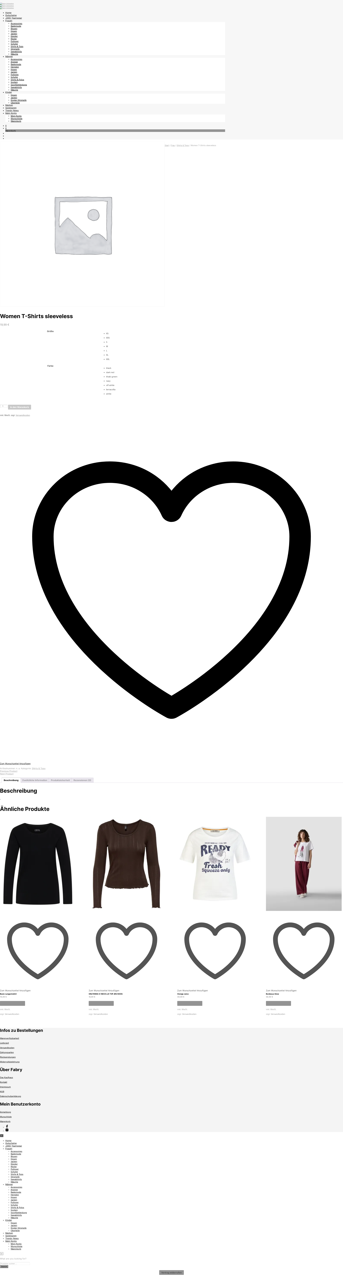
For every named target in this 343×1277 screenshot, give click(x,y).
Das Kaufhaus (6, 1077)
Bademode (16, 26)
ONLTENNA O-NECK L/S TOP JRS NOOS (106, 994)
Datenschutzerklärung (10, 1096)
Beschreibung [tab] (11, 780)
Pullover (15, 41)
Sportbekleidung (19, 84)
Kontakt (3, 1082)
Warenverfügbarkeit (9, 1038)
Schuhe (14, 43)
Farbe (50, 365)
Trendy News (12, 110)
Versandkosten (23, 415)
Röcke (14, 38)
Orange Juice (183, 994)
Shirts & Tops (17, 46)
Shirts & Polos (17, 79)
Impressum (5, 1086)
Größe (50, 331)
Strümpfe (15, 48)
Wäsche (14, 54)
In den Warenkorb (19, 407)
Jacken (14, 33)
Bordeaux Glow (272, 994)
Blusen (14, 28)
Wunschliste (16, 118)
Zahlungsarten (7, 1052)
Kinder (8, 92)
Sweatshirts (16, 51)
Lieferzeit (4, 1043)
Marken (9, 105)
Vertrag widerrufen (171, 1272)
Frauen (8, 20)
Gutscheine (11, 15)
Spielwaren (10, 107)
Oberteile (15, 102)
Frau (173, 145)
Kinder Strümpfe (19, 100)
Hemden (15, 66)
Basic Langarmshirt (8, 994)
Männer (9, 56)
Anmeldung (5, 1112)
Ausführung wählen (12, 1003)
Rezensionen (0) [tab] (82, 780)
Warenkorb (16, 121)
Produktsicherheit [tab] (60, 780)
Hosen (14, 31)
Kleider (14, 36)
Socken (14, 82)
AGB (2, 1091)
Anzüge (14, 61)
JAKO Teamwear (13, 18)
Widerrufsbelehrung (10, 1061)
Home (8, 12)
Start (167, 145)
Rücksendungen (8, 1057)
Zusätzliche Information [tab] (34, 780)
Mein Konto (11, 113)
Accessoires (16, 23)
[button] (6, 125)
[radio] (224, 333)
